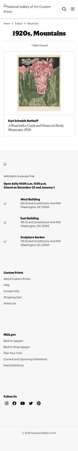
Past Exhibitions (14, 365)
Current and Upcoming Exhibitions (25, 359)
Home (7, 23)
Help (7, 285)
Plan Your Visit (13, 353)
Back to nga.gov (13, 340)
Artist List (10, 303)
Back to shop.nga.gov (17, 347)
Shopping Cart (13, 297)
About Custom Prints (17, 279)
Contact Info (11, 291)
